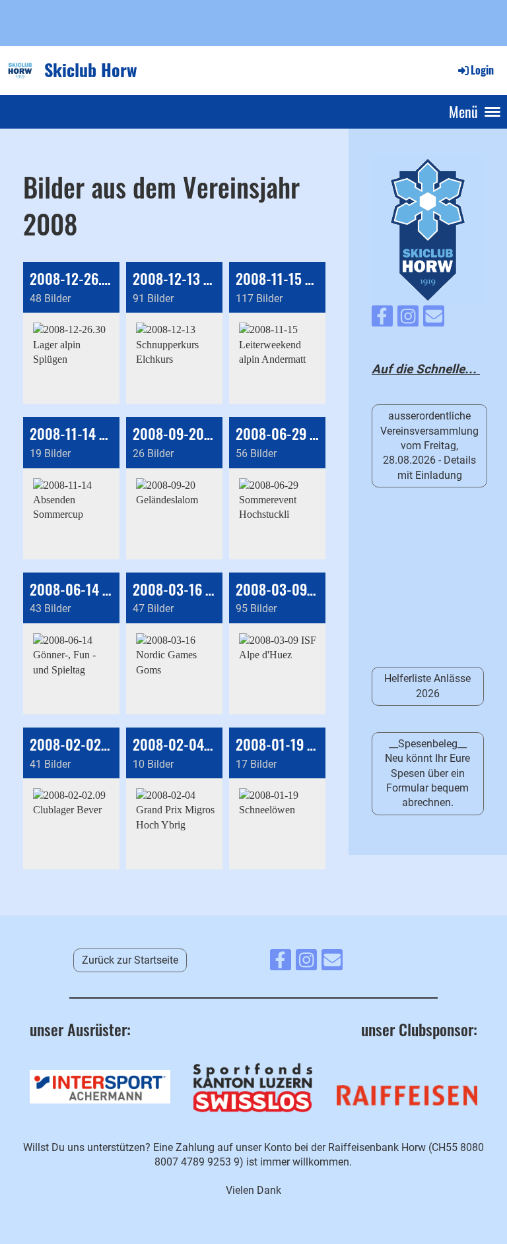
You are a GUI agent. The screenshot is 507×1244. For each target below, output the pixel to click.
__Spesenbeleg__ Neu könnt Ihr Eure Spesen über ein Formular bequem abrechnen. (427, 773)
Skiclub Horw (90, 70)
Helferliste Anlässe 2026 (427, 685)
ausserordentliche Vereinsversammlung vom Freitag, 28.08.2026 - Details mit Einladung (429, 446)
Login (482, 70)
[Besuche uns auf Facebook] (382, 319)
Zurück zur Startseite (130, 960)
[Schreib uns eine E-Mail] (433, 319)
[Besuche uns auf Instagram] (408, 319)
